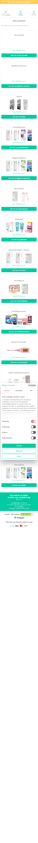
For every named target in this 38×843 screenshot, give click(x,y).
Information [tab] (19, 390)
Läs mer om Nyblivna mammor (19, 86)
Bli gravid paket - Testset (19, 250)
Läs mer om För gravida (19, 55)
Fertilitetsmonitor (19, 311)
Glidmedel (19, 219)
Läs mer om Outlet (19, 117)
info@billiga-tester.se (19, 503)
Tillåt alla (19, 446)
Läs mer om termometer (19, 362)
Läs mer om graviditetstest (19, 147)
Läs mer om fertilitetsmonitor (19, 332)
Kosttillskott (19, 280)
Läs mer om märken (19, 485)
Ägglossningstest (19, 158)
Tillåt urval (19, 451)
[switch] (33, 426)
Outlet (19, 96)
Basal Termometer (19, 342)
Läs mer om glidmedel (19, 239)
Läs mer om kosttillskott (19, 301)
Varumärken (19, 465)
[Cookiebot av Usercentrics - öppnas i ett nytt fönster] (28, 385)
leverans (21, 14)
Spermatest (19, 188)
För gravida (19, 35)
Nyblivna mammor (19, 66)
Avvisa (19, 456)
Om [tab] (31, 390)
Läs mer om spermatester (19, 209)
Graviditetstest (19, 127)
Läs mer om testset (19, 270)
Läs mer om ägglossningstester (19, 178)
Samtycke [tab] (7, 390)
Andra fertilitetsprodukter (19, 373)
